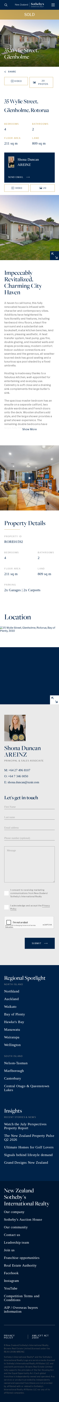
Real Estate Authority (20, 1265)
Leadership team (16, 1242)
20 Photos (43, 82)
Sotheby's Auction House (23, 1219)
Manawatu (12, 1030)
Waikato (10, 1007)
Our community (16, 1227)
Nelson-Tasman (16, 1063)
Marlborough (14, 1071)
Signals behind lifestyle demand (28, 1155)
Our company (14, 1212)
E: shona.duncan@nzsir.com (21, 782)
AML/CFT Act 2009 (40, 1337)
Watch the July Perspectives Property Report (25, 1126)
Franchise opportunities (21, 1258)
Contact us (12, 1235)
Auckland (11, 999)
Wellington (12, 1045)
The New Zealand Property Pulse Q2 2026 (29, 1138)
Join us (9, 1250)
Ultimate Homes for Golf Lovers (29, 1147)
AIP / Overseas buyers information (21, 1309)
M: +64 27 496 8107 (17, 770)
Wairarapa (12, 1037)
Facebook (11, 1273)
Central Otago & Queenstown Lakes (26, 1088)
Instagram (11, 1281)
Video (18, 81)
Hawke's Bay (14, 1022)
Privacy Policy (9, 1337)
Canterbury (12, 1078)
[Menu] (53, 5)
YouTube (11, 1288)
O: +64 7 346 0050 (16, 776)
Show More (29, 429)
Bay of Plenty (14, 1014)
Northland (11, 991)
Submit (37, 943)
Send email (16, 177)
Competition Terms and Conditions (21, 1298)
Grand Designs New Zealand (26, 1163)
